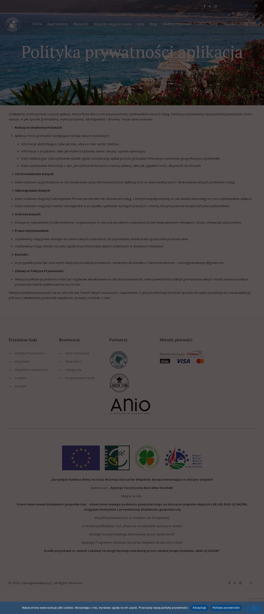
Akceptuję (199, 607)
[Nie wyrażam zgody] (253, 609)
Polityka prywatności (226, 607)
